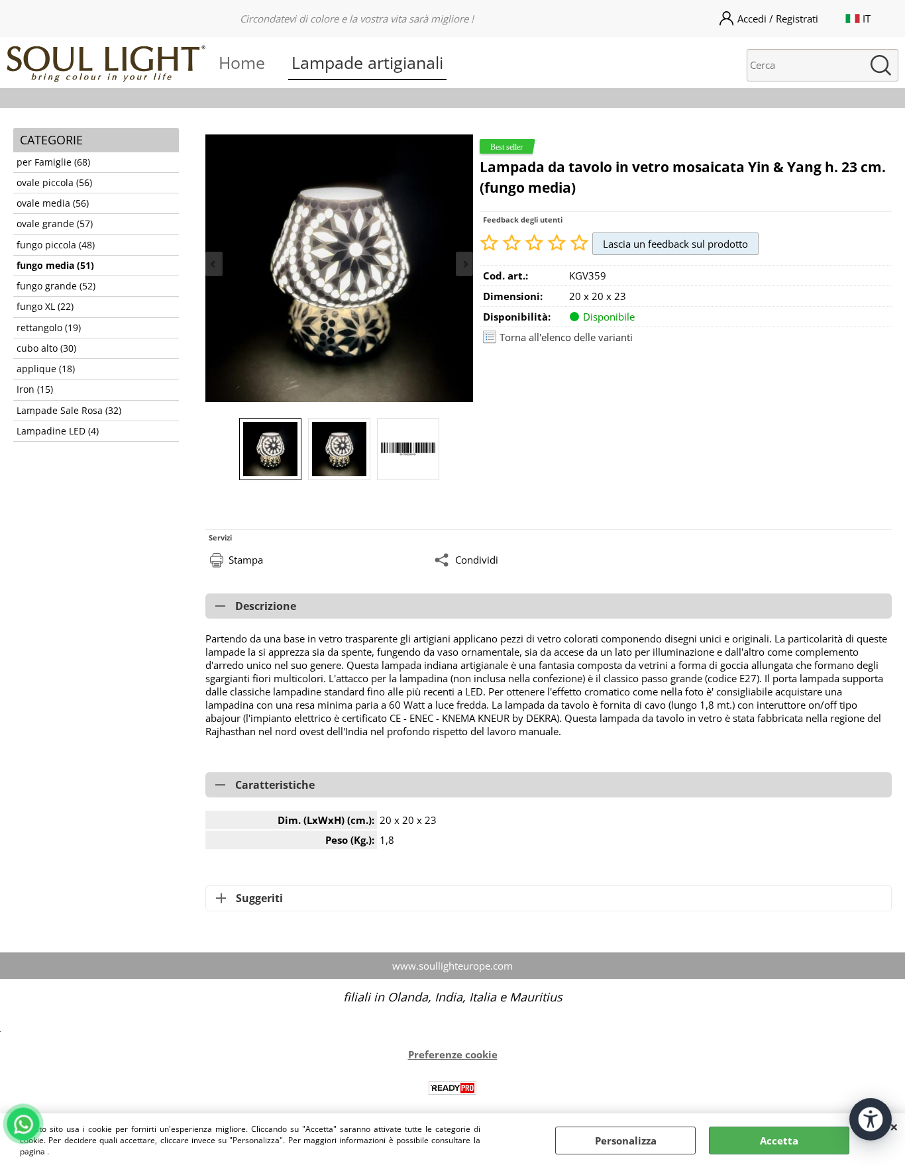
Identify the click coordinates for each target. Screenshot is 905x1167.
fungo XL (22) (45, 307)
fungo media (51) (55, 266)
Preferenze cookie (453, 1054)
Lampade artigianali (367, 62)
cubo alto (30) (46, 348)
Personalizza (626, 1140)
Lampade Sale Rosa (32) (69, 411)
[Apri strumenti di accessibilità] (870, 1119)
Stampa (246, 559)
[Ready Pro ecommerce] (452, 1088)
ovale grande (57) (55, 224)
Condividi (476, 559)
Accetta (779, 1140)
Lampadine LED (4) (58, 431)
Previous (214, 264)
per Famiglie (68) (53, 162)
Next (464, 264)
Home (242, 62)
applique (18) (46, 369)
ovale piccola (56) (54, 183)
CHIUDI (894, 1126)
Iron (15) (35, 389)
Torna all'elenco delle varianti (566, 337)
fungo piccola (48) (56, 245)
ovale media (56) (53, 203)
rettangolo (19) (49, 328)
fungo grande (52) (56, 286)
